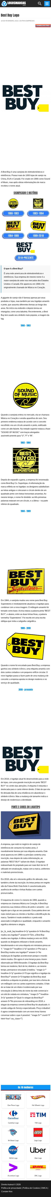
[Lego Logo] (38, 1132)
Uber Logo (38, 1158)
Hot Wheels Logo (38, 1105)
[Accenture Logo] (13, 1167)
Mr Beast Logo (13, 1140)
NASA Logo (13, 1158)
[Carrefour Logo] (13, 1115)
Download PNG (43, 25)
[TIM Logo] (38, 1115)
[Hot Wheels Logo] (38, 1097)
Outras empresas (27, 21)
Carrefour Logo (13, 1123)
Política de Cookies (31, 1188)
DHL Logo (38, 1176)
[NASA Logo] (13, 1150)
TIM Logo (38, 1123)
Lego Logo (38, 1140)
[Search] (40, 5)
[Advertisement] (25, 56)
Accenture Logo (13, 1176)
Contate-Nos (6, 1191)
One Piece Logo (13, 1105)
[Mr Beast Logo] (13, 1132)
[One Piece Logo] (13, 1097)
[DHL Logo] (38, 1167)
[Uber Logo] (38, 1150)
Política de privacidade (11, 1188)
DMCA (44, 1188)
